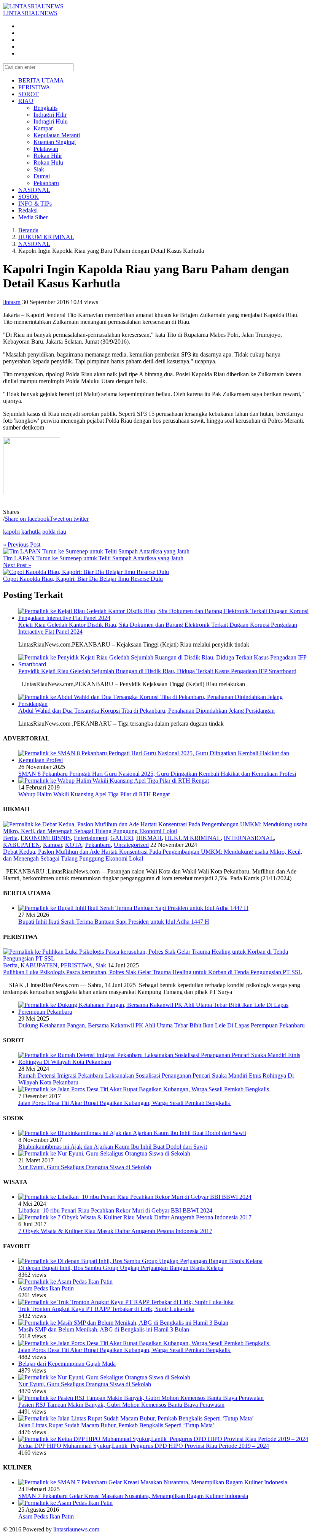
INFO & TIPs (35, 203)
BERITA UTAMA (41, 80)
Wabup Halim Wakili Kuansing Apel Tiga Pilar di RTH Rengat (94, 794)
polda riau (54, 531)
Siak (38, 169)
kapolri (11, 531)
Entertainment (90, 838)
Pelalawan (45, 149)
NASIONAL (34, 190)
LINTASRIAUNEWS (30, 13)
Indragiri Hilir (50, 114)
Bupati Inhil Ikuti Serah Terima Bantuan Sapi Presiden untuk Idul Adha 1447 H (113, 921)
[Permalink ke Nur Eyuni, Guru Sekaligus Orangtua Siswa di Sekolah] (104, 1153)
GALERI (121, 838)
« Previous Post (21, 544)
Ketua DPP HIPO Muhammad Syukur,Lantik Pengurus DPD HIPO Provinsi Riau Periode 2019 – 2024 (143, 1445)
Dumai (41, 176)
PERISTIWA (34, 87)
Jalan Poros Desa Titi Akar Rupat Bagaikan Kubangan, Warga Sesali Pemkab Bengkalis (124, 1103)
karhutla (31, 531)
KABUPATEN (21, 845)
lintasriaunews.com (76, 1529)
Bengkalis (45, 108)
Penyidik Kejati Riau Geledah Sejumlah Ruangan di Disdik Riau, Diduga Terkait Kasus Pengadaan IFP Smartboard (157, 671)
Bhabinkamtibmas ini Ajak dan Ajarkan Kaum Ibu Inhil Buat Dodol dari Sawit (112, 1146)
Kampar (43, 128)
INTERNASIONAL (249, 838)
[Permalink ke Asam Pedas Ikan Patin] (65, 1281)
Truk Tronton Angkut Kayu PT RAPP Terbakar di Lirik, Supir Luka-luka (106, 1309)
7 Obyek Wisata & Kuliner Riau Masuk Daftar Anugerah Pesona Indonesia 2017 (115, 1231)
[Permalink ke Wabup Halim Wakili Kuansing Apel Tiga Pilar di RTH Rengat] (113, 780)
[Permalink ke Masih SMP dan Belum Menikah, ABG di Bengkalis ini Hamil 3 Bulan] (123, 1322)
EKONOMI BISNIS (46, 838)
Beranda (28, 230)
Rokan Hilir (47, 155)
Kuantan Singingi (54, 142)
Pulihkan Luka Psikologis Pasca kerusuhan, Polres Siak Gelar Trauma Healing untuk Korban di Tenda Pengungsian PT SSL (152, 972)
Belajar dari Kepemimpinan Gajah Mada (67, 1363)
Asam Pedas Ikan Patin (46, 1288)
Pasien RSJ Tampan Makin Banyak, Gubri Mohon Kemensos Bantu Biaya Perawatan (121, 1404)
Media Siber (33, 217)
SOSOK (28, 196)
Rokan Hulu (48, 162)
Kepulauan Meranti (56, 135)
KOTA (73, 845)
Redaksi (28, 210)
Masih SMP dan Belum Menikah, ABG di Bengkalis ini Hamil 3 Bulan (103, 1329)
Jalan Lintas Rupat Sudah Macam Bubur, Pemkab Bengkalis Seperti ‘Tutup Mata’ (116, 1425)
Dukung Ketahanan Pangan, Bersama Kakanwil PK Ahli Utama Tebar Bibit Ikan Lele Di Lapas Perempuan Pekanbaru (161, 1025)
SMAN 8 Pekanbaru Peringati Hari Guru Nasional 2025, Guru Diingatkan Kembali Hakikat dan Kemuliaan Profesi (157, 773)
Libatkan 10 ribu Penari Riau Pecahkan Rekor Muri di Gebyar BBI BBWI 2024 (115, 1210)
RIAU (25, 101)
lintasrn (12, 302)
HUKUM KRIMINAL (46, 237)
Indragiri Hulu (50, 121)
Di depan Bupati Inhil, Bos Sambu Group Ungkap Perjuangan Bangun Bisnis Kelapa (120, 1268)
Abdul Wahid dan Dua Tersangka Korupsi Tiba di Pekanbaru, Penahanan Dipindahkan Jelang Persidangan (146, 710)
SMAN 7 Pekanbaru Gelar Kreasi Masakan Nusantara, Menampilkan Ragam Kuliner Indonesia (133, 1496)
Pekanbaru (46, 183)
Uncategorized (131, 845)
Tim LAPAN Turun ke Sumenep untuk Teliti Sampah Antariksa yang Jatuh (93, 558)
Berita (10, 838)
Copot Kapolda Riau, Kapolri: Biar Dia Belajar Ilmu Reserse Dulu (83, 578)
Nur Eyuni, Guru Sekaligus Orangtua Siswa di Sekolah (84, 1167)
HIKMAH (149, 838)
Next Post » (17, 565)
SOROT (28, 94)
